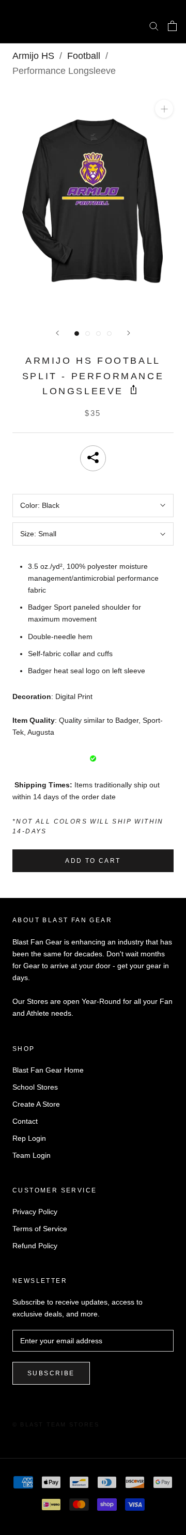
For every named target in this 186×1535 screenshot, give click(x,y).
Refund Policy (34, 1246)
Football (83, 56)
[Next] (128, 333)
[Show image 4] (109, 333)
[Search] (154, 25)
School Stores (35, 1087)
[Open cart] (172, 26)
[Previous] (57, 333)
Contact (25, 1121)
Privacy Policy (34, 1211)
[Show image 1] (76, 333)
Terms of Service (39, 1228)
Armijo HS (33, 56)
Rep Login (29, 1138)
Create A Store (36, 1104)
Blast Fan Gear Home (48, 1070)
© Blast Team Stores (55, 1424)
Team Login (31, 1155)
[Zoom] (164, 109)
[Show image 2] (87, 333)
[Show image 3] (98, 333)
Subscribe (51, 1373)
